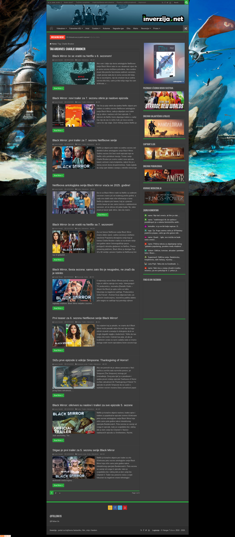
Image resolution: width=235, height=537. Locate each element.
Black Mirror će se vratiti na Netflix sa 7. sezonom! (82, 224)
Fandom (95, 28)
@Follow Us (56, 516)
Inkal (87, 28)
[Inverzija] (118, 15)
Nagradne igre (118, 28)
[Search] (187, 2)
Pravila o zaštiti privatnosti (126, 2)
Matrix (135, 28)
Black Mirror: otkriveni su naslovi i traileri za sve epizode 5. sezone (92, 405)
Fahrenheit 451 (75, 28)
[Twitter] (167, 2)
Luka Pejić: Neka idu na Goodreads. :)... (164, 264)
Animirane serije (82, 364)
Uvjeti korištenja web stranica (103, 2)
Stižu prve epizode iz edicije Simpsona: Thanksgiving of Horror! (90, 360)
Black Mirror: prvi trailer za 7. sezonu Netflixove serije (84, 140)
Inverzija (53, 530)
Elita (128, 28)
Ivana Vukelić (58, 60)
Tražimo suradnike (83, 2)
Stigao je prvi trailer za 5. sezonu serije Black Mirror (83, 450)
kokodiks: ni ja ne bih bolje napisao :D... (164, 226)
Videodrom (61, 28)
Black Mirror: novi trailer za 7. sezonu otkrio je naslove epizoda (90, 98)
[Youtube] (170, 2)
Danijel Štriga (58, 277)
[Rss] (163, 2)
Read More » (58, 88)
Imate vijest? (68, 2)
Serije (79, 60)
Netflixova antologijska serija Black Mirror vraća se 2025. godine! (91, 185)
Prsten (155, 28)
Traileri (84, 102)
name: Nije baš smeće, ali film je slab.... (164, 215)
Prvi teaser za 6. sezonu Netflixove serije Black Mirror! (85, 318)
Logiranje (155, 530)
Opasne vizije (81, 454)
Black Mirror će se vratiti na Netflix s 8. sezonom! (82, 56)
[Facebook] (165, 2)
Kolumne (106, 28)
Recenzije (145, 28)
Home (51, 28)
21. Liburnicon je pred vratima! (77, 37)
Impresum (142, 2)
